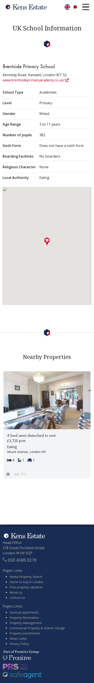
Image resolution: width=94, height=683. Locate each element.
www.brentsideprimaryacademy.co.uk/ (34, 80)
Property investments (25, 633)
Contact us (17, 598)
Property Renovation (24, 618)
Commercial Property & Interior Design (37, 628)
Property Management (26, 623)
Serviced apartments (24, 612)
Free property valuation (26, 587)
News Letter (18, 638)
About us (16, 592)
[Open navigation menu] (86, 7)
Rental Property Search (26, 577)
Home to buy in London (26, 582)
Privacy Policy (19, 644)
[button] (47, 241)
